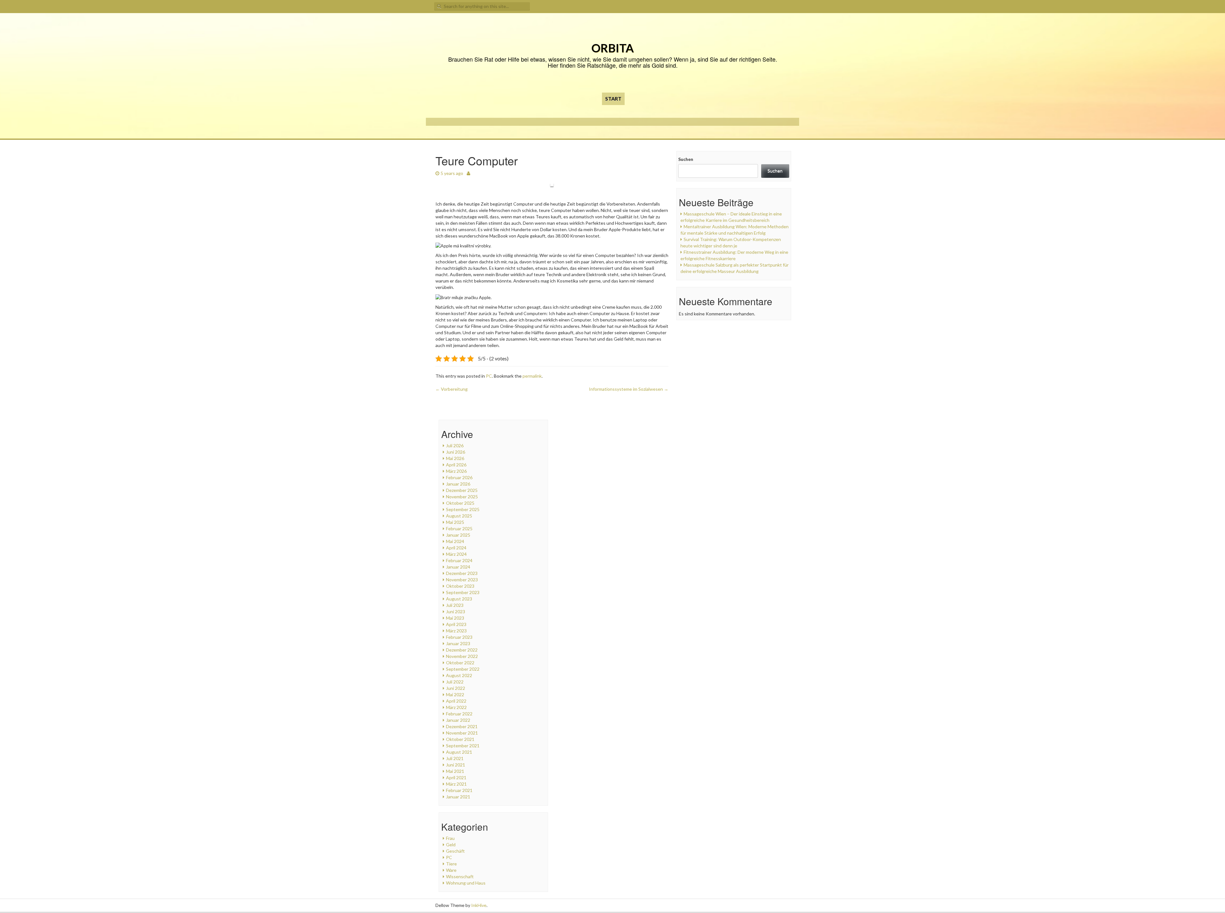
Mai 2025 (455, 522)
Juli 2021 (455, 758)
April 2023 (456, 624)
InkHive (478, 905)
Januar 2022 (458, 720)
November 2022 (462, 656)
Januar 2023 (458, 643)
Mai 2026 (455, 458)
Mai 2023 (455, 618)
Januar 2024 (458, 567)
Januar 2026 (458, 484)
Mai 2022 (455, 694)
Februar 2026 (459, 477)
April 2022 (456, 701)
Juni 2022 (455, 688)
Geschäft (455, 851)
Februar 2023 (459, 637)
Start (613, 98)
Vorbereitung (451, 389)
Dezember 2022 (462, 650)
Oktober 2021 (460, 739)
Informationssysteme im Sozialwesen (628, 389)
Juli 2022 (455, 681)
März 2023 (456, 630)
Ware (451, 870)
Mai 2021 (455, 771)
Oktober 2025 (460, 503)
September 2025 (462, 509)
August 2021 (459, 752)
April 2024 (456, 547)
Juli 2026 (455, 445)
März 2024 (456, 554)
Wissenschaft (460, 876)
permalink (532, 376)
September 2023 (462, 592)
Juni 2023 (455, 611)
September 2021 (462, 745)
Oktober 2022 (460, 662)
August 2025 (459, 515)
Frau (450, 838)
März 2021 (456, 784)
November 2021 (462, 733)
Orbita (612, 48)
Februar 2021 (459, 790)
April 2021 (456, 777)
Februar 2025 (459, 528)
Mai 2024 (455, 541)
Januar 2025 (458, 535)
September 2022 (462, 669)
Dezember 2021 (462, 726)
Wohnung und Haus (466, 883)
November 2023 (462, 579)
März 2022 (456, 707)
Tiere (451, 863)
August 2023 (459, 598)
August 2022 (459, 675)
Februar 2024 (459, 560)
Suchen (685, 159)
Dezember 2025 (462, 490)
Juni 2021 (455, 764)
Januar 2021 (458, 796)
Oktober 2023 (460, 586)
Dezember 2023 (462, 573)
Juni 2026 (455, 452)
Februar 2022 (459, 713)
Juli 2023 (455, 605)
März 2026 (456, 471)
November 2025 (462, 496)
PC (489, 376)
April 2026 (456, 464)
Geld (451, 844)
